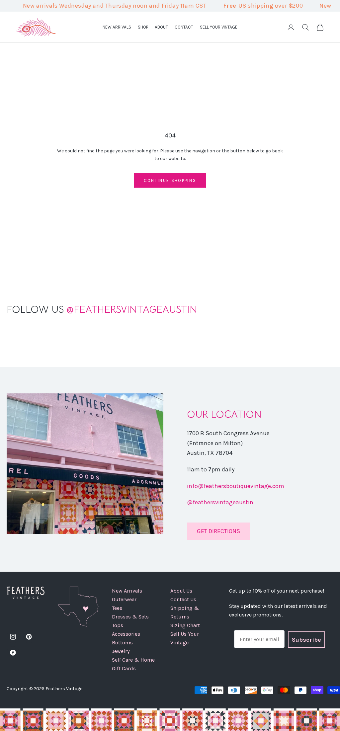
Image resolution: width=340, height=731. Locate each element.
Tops (117, 625)
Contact (184, 27)
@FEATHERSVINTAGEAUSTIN (102, 309)
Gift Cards (124, 668)
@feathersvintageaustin (220, 502)
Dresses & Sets (130, 616)
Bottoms (122, 642)
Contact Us (183, 599)
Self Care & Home (133, 660)
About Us (181, 591)
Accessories (126, 634)
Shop (143, 27)
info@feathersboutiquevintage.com (235, 486)
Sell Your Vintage (218, 27)
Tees (117, 608)
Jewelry (120, 651)
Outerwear (124, 599)
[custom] (13, 636)
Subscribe (306, 639)
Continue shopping (170, 180)
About (161, 27)
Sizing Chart (185, 625)
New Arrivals (117, 27)
